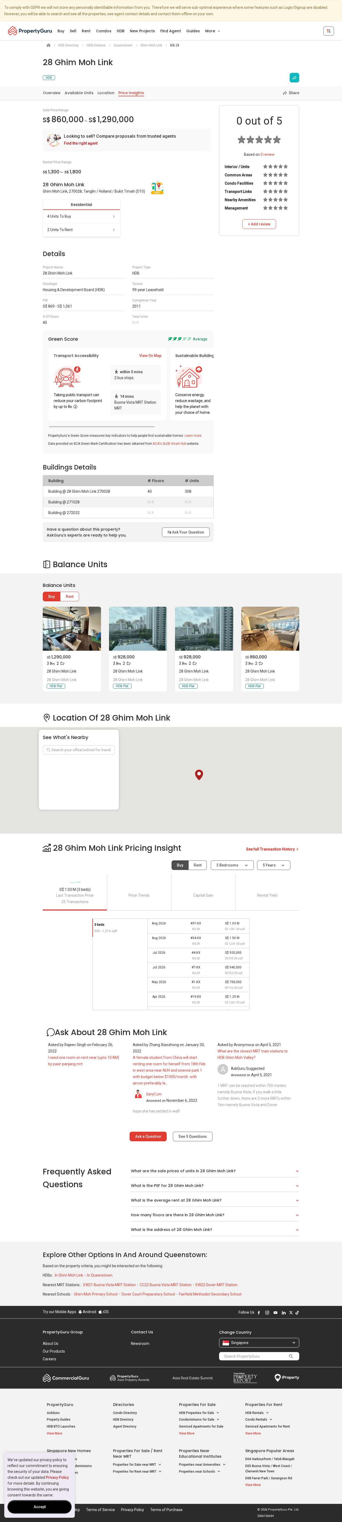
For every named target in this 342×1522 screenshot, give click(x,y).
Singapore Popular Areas (269, 1450)
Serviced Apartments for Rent (267, 1426)
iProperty (287, 1378)
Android (89, 1312)
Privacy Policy (57, 1477)
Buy (60, 31)
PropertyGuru (60, 1404)
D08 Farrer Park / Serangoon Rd (268, 1478)
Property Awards (129, 1378)
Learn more (193, 436)
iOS (105, 1312)
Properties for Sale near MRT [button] (135, 1465)
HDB (121, 31)
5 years (269, 865)
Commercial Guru (66, 1378)
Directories (123, 1404)
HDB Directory (123, 1419)
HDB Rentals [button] (255, 1413)
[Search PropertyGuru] (290, 1356)
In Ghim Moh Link (69, 1275)
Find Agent (170, 31)
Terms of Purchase (166, 1510)
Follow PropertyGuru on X (291, 1312)
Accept (40, 1507)
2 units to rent (60, 230)
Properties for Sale (197, 1404)
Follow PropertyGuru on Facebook (259, 1312)
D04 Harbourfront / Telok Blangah (269, 1459)
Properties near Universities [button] (200, 1465)
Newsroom (140, 1343)
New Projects (142, 31)
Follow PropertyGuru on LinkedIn (284, 1312)
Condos (103, 31)
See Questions (192, 1136)
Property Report (245, 1378)
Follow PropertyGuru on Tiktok (297, 1312)
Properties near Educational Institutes (200, 1453)
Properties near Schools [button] (197, 1471)
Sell (73, 31)
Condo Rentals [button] (256, 1419)
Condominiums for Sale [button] (197, 1419)
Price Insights (131, 93)
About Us (50, 1343)
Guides (193, 31)
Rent (86, 31)
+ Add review (259, 224)
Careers (49, 1359)
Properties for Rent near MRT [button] (135, 1471)
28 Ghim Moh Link (61, 671)
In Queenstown (99, 1275)
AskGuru (53, 1413)
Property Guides (59, 1419)
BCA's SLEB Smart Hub (169, 444)
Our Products (54, 1351)
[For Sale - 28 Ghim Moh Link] (72, 629)
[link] (127, 140)
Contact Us (142, 1332)
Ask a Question (148, 1136)
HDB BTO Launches (61, 1426)
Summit (192, 1378)
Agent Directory (124, 1426)
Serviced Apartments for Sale (201, 1426)
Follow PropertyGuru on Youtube (275, 1312)
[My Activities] (328, 30)
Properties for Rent (263, 1404)
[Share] (294, 77)
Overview (52, 93)
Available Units (79, 93)
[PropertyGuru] (30, 30)
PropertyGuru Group (63, 1332)
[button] (199, 775)
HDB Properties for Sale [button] (197, 1413)
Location (106, 93)
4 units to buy (59, 216)
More (210, 31)
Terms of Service (100, 1510)
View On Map (150, 355)
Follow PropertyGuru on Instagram (267, 1312)
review (268, 154)
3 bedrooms (227, 865)
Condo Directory (125, 1413)
